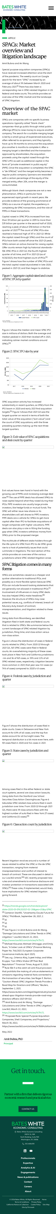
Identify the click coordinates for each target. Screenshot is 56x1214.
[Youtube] (31, 1151)
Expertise (28, 1163)
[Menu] (51, 8)
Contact (28, 1182)
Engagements (28, 1172)
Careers (28, 1186)
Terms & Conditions (22, 1202)
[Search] (44, 8)
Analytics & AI (28, 1167)
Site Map (46, 1205)
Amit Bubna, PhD (13, 1039)
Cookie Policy (36, 1205)
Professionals (28, 1158)
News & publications (28, 1177)
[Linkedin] (25, 1151)
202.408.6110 (29, 1144)
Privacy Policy (36, 1202)
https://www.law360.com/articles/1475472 (23, 940)
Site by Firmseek (28, 1207)
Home (44, 1200)
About (28, 1191)
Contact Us (28, 1109)
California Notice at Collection (18, 1205)
